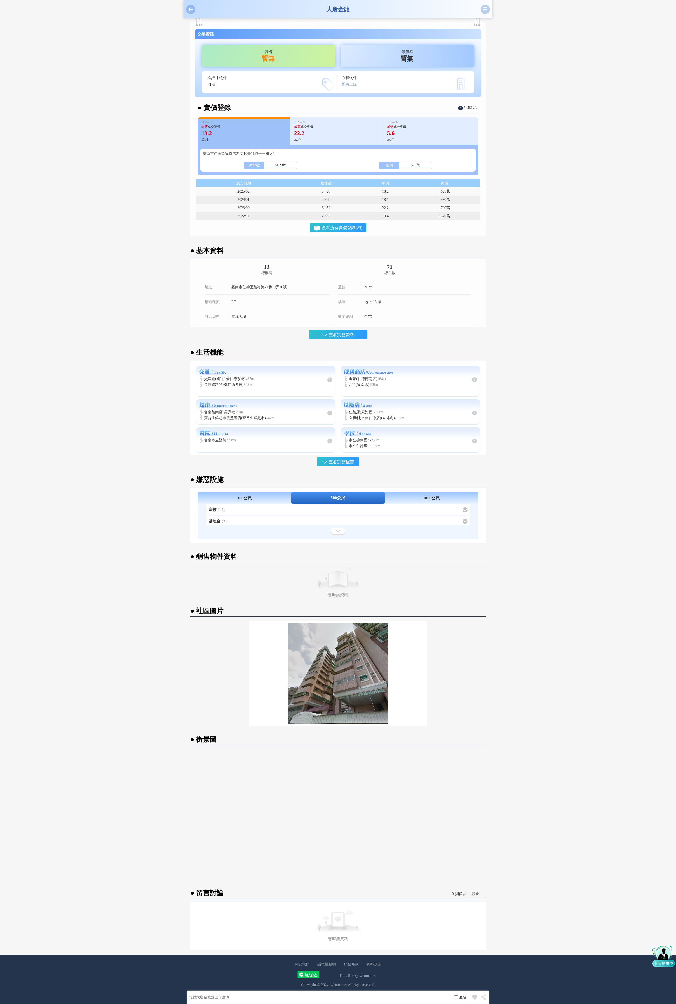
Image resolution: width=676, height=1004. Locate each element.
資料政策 (374, 964)
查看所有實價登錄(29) (342, 227)
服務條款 (351, 964)
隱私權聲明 (326, 964)
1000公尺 (431, 498)
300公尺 (244, 498)
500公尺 (338, 498)
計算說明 (471, 108)
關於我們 (302, 964)
